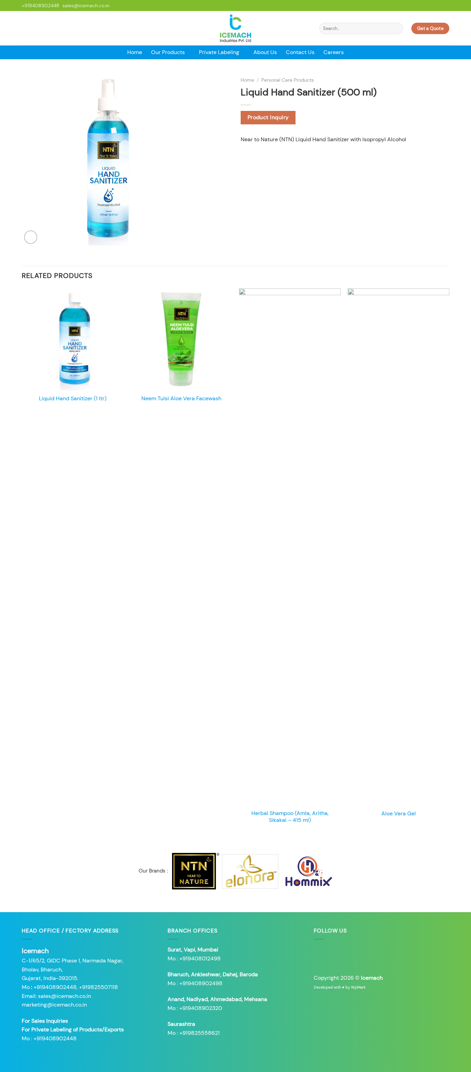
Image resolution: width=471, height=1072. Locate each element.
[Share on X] (253, 156)
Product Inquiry (268, 117)
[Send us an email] (439, 5)
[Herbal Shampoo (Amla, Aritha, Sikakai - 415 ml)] (290, 546)
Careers (333, 52)
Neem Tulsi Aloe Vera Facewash (181, 398)
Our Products (168, 52)
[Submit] (396, 28)
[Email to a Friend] (261, 156)
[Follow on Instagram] (433, 5)
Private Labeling (219, 52)
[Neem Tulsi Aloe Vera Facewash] (181, 339)
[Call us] (446, 5)
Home (134, 52)
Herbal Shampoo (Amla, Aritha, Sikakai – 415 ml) (290, 817)
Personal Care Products (287, 80)
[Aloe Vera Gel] (398, 546)
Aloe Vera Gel (398, 813)
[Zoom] (31, 237)
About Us (265, 52)
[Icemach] (235, 28)
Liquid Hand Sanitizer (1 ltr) (73, 398)
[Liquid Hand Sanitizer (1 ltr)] (72, 339)
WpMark (358, 987)
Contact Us (300, 52)
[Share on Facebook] (245, 156)
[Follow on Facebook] (426, 5)
